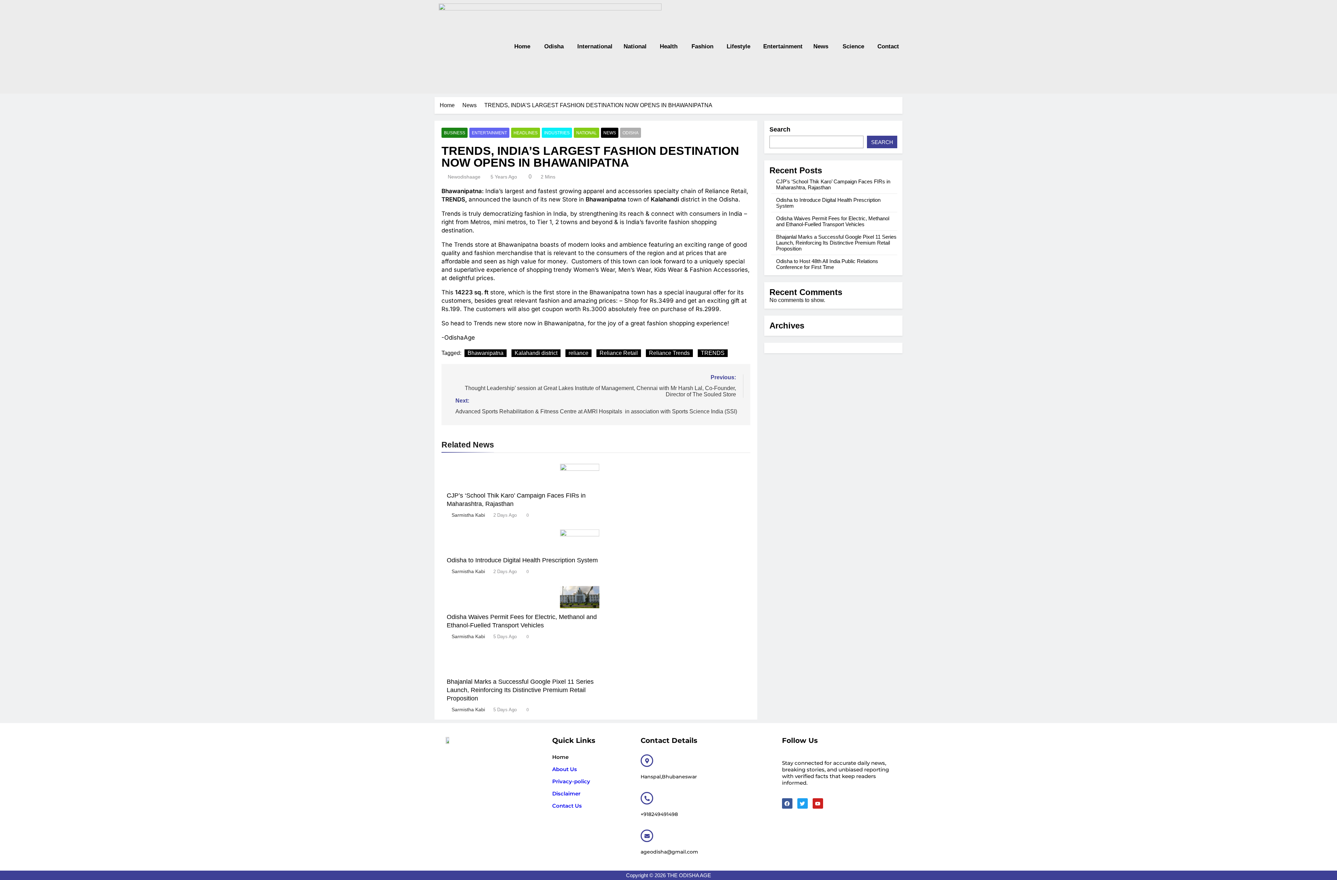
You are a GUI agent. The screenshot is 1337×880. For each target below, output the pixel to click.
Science (853, 46)
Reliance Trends (669, 353)
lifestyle (738, 46)
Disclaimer (566, 793)
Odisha (553, 46)
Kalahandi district (536, 353)
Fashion (702, 46)
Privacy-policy (571, 781)
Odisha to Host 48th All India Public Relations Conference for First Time (827, 264)
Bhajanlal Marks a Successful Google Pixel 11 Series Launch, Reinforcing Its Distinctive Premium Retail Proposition (520, 690)
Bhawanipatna (485, 353)
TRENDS (713, 353)
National (635, 46)
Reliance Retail (619, 353)
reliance (578, 353)
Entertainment (781, 46)
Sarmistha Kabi (468, 515)
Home (522, 46)
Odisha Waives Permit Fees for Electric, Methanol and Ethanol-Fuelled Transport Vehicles (832, 221)
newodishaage (464, 177)
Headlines (526, 132)
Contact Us (567, 805)
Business (454, 132)
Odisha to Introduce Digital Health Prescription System (522, 560)
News (820, 46)
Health (669, 46)
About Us (564, 769)
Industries (557, 132)
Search (779, 129)
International (593, 46)
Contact (887, 46)
